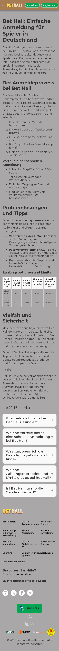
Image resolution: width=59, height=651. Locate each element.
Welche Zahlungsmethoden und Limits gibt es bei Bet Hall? (28, 474)
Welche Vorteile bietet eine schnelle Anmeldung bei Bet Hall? (28, 437)
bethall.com (17, 125)
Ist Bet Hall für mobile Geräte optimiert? (24, 490)
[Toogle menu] (4, 5)
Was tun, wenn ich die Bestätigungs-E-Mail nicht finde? (28, 455)
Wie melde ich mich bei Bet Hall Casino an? (26, 420)
